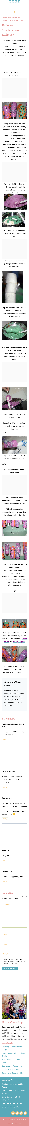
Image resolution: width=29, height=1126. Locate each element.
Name (5, 935)
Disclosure (19, 1119)
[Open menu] (14, 12)
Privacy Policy (11, 1119)
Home (4, 1119)
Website (6, 954)
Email (5, 944)
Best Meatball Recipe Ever (12, 1066)
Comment (7, 904)
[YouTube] (10, 1)
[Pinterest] (16, 1)
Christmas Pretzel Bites (11, 1069)
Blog (24, 1119)
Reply (5, 739)
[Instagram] (19, 1)
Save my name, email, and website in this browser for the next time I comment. (14, 961)
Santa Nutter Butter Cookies (12, 1073)
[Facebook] (13, 1)
